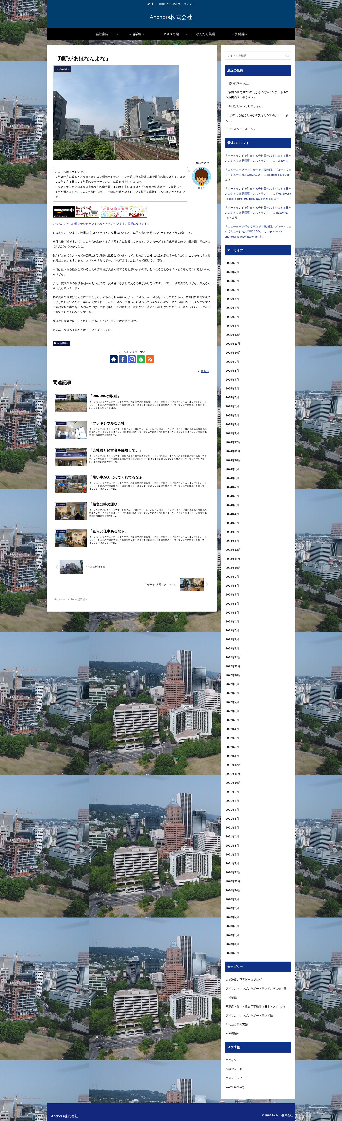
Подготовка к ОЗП (278, 174)
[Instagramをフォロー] (132, 359)
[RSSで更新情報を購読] (150, 359)
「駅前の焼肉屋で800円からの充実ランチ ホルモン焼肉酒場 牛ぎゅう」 (257, 95)
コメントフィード (237, 1078)
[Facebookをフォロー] (123, 359)
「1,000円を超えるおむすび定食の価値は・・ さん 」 (257, 118)
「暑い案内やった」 (238, 83)
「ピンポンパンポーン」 (241, 129)
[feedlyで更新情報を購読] (141, 359)
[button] (287, 55)
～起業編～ (63, 343)
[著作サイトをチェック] (114, 359)
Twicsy (280, 160)
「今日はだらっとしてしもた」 (245, 106)
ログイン (231, 1060)
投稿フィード (234, 1069)
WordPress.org (235, 1087)
